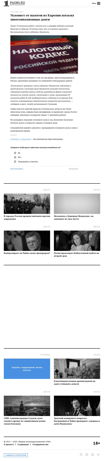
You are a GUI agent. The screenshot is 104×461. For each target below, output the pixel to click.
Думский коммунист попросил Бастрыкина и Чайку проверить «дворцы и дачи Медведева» (77, 421)
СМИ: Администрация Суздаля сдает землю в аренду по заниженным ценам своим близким (24, 421)
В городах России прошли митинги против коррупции (27, 217)
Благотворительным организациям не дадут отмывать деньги (74, 382)
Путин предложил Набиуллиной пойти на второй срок (76, 254)
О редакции (23, 444)
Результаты (73, 169)
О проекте (9, 444)
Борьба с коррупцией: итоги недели (27, 369)
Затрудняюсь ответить (28, 161)
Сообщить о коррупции (20, 139)
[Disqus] (52, 308)
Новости (46, 190)
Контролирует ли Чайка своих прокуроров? (27, 253)
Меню (94, 3)
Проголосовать (16, 169)
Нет (19, 157)
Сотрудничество (40, 444)
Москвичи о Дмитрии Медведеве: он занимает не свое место (73, 217)
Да (19, 153)
